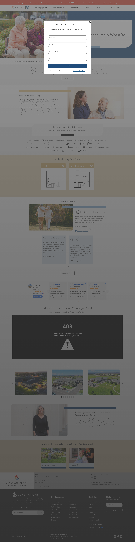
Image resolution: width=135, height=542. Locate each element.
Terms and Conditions (79, 71)
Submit (67, 65)
